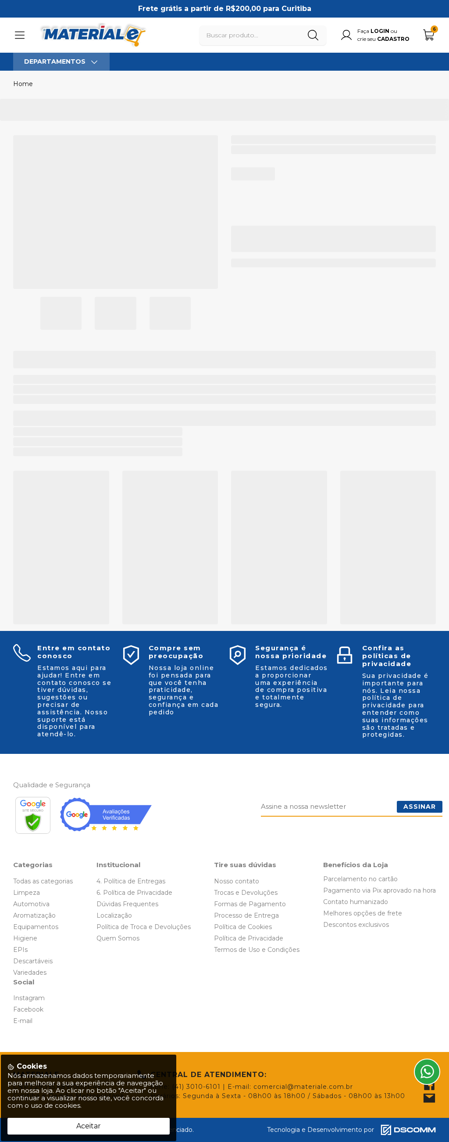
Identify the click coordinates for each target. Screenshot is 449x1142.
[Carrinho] (429, 35)
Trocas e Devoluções (246, 893)
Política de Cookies (243, 927)
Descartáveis (33, 961)
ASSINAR (419, 807)
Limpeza (26, 893)
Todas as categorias (43, 881)
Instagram (29, 998)
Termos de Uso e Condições (256, 950)
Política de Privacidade (248, 938)
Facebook (28, 1009)
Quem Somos (117, 938)
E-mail (22, 1021)
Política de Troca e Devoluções (143, 927)
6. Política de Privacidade (134, 893)
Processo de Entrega (246, 915)
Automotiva (31, 904)
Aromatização (34, 915)
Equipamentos (35, 927)
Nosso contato (236, 881)
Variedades (29, 972)
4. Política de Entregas (130, 881)
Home (23, 84)
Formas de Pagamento (250, 904)
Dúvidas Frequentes (127, 904)
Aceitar (88, 1126)
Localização (114, 915)
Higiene (25, 938)
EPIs (20, 950)
